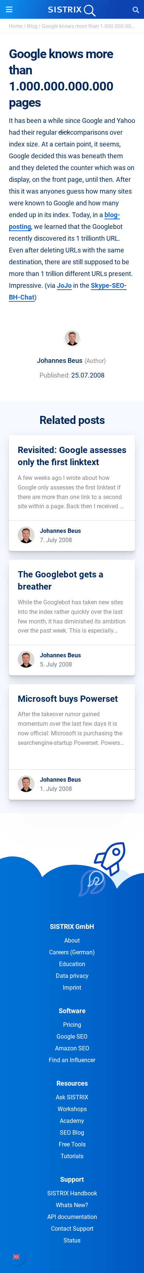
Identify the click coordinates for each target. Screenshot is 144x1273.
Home (16, 26)
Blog (32, 26)
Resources (72, 1083)
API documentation (72, 1216)
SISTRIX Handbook (72, 1193)
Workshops (72, 1109)
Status (72, 1240)
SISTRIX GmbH (72, 926)
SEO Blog (72, 1132)
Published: (55, 375)
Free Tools (72, 1144)
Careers (72, 952)
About (72, 940)
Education (72, 964)
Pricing (72, 1024)
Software (72, 1011)
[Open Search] (136, 9)
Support (72, 1179)
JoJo (64, 285)
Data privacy (72, 975)
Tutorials (72, 1156)
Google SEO (72, 1036)
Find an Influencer (72, 1060)
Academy (72, 1120)
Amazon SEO (72, 1048)
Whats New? (72, 1205)
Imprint (72, 987)
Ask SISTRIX (72, 1097)
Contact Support (72, 1228)
